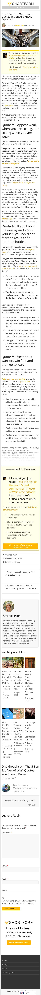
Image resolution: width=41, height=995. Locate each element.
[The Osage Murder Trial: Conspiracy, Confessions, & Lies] (30, 709)
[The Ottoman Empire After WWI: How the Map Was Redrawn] (18, 709)
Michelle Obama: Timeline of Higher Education (18, 677)
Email (5, 879)
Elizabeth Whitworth (7, 747)
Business (9, 562)
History (17, 562)
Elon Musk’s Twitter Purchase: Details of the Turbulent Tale (7, 732)
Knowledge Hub (8, 972)
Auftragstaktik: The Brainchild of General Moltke (7, 677)
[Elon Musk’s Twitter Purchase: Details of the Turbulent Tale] (7, 709)
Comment (7, 832)
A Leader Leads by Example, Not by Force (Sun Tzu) (19, 573)
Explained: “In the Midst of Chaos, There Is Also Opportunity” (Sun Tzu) (20, 588)
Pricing (5, 964)
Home (4, 960)
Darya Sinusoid (6, 687)
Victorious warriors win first (13, 379)
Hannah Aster (18, 687)
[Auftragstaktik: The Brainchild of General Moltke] (7, 658)
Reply (33, 805)
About (4, 968)
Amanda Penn (19, 25)
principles (9, 105)
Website (5, 890)
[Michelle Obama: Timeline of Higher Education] (18, 658)
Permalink (19, 791)
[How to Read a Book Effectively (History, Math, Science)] (30, 658)
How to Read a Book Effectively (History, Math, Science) (29, 680)
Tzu (23, 58)
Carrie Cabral (28, 744)
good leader (25, 381)
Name (5, 866)
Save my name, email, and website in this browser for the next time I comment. (19, 902)
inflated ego (7, 218)
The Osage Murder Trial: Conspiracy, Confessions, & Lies (30, 731)
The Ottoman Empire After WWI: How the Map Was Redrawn (18, 731)
